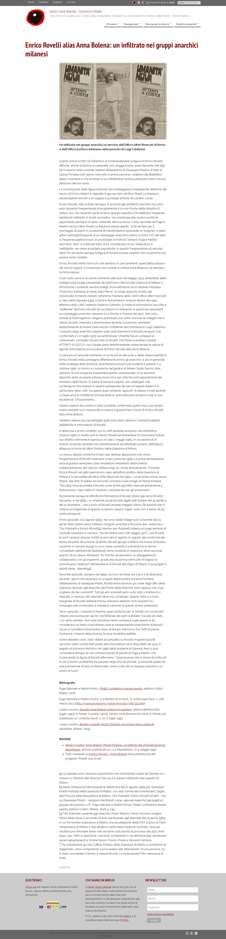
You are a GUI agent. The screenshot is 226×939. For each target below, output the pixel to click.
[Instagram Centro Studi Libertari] (196, 933)
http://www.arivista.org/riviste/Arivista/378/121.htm (109, 703)
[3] (60, 813)
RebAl (127, 916)
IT (148, 3)
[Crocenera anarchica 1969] (144, 2)
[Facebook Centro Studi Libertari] (187, 933)
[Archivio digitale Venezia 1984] (139, 2)
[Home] (37, 18)
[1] (92, 300)
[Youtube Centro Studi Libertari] (192, 933)
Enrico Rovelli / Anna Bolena (108, 754)
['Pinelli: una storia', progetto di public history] (134, 2)
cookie (109, 936)
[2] (99, 528)
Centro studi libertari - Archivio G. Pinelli (75, 11)
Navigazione (131, 24)
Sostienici (57, 2)
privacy (102, 936)
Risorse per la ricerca (157, 24)
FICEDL (124, 920)
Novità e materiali (186, 24)
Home (31, 2)
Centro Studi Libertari (99, 887)
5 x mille (71, 2)
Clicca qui (30, 887)
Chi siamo (111, 24)
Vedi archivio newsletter (160, 914)
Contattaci (43, 2)
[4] (89, 568)
